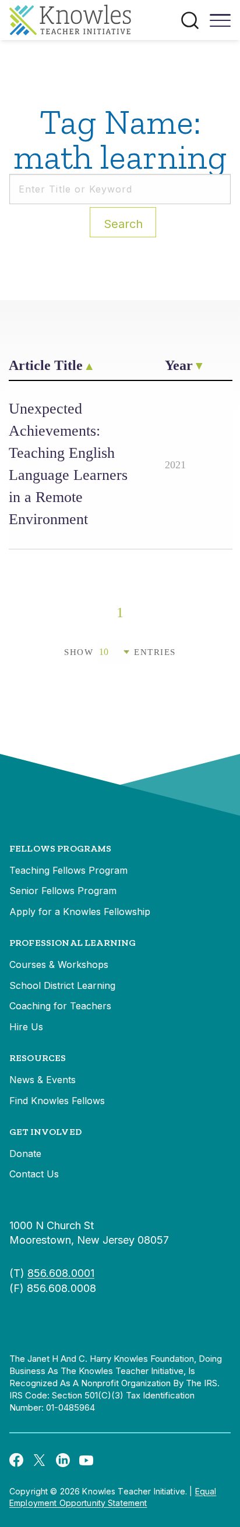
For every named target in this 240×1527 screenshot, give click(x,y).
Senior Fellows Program (63, 890)
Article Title (46, 365)
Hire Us (26, 1027)
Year (179, 365)
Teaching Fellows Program (68, 870)
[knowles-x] (40, 1459)
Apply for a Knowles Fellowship (79, 911)
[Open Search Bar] (189, 20)
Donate (25, 1153)
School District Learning (62, 985)
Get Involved (45, 1131)
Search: (123, 224)
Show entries (120, 652)
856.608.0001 (60, 1273)
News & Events (42, 1079)
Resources (37, 1057)
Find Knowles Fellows (57, 1100)
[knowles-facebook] (16, 1459)
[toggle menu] (220, 24)
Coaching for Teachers (60, 1006)
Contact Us (34, 1174)
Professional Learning (72, 942)
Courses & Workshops (58, 964)
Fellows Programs (60, 848)
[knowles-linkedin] (63, 1459)
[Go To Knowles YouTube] (86, 1460)
